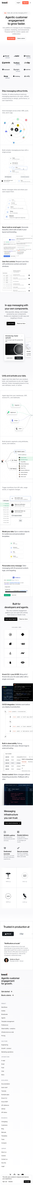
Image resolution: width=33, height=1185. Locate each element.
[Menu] (30, 2)
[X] (10, 1175)
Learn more (9, 358)
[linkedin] (19, 1175)
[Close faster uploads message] (22, 336)
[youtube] (23, 1175)
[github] (14, 1175)
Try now (19, 358)
